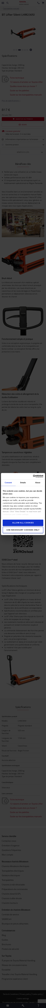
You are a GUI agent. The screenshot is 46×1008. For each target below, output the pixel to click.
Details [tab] (23, 483)
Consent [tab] (8, 483)
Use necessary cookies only (23, 530)
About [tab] (37, 483)
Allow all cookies (23, 523)
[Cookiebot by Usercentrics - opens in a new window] (33, 476)
